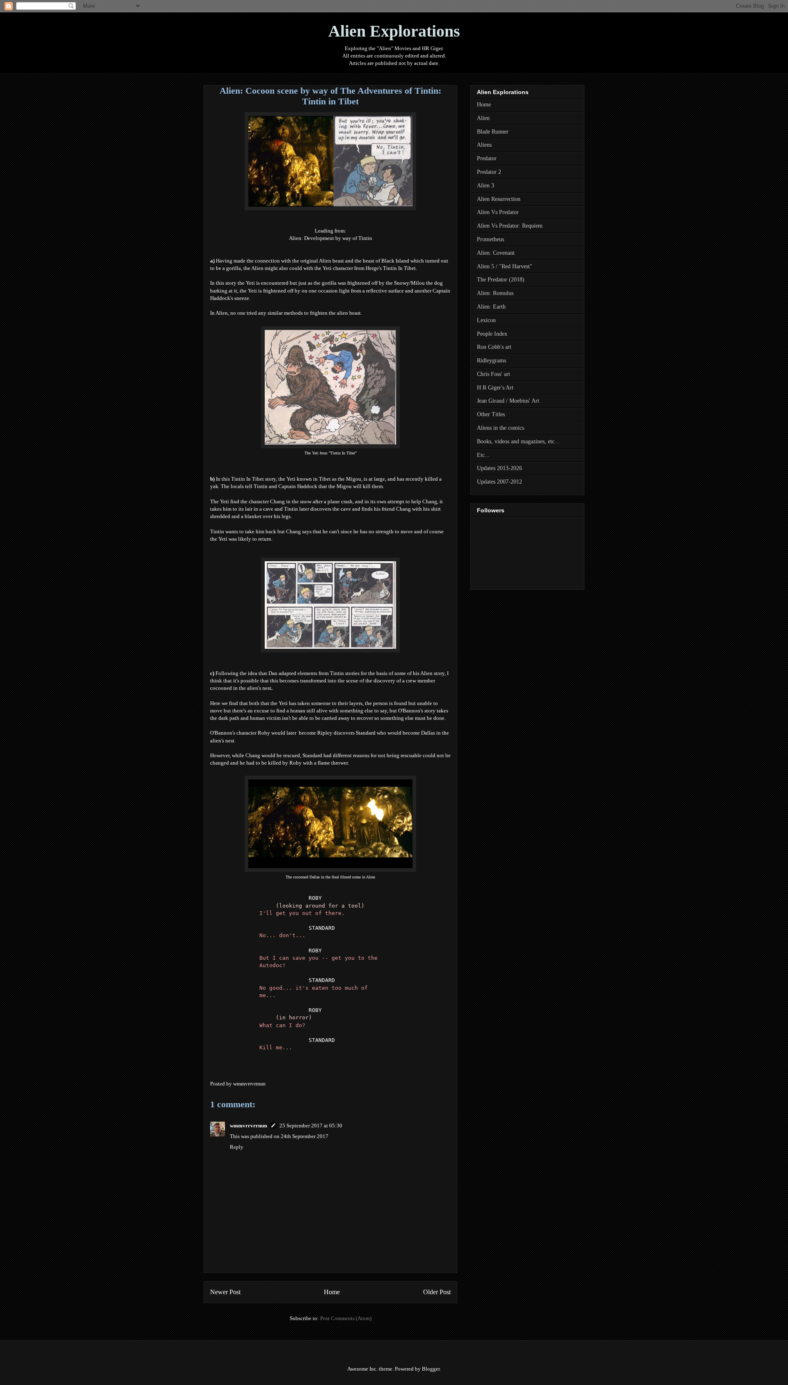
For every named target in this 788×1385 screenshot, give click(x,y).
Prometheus (490, 239)
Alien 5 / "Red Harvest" (504, 266)
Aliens (484, 145)
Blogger (431, 1369)
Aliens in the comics (500, 428)
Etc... (483, 455)
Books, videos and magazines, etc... (518, 441)
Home (332, 1291)
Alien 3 (485, 185)
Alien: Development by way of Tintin (330, 238)
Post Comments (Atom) (345, 1318)
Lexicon (486, 320)
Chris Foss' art (493, 374)
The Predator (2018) (501, 280)
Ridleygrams (491, 360)
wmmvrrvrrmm (248, 1125)
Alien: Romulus (495, 293)
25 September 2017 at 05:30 (310, 1125)
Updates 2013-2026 (499, 468)
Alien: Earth (491, 307)
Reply (236, 1147)
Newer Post (225, 1291)
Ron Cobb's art (494, 347)
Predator (487, 158)
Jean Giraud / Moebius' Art (508, 401)
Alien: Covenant (496, 253)
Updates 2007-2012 (499, 482)
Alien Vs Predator (498, 212)
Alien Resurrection (498, 199)
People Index (492, 334)
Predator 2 (489, 172)
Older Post (437, 1291)
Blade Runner (493, 132)
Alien (483, 118)
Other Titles (491, 414)
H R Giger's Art (495, 388)
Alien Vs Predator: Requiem (510, 226)
